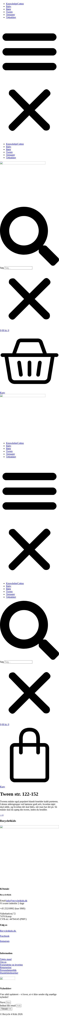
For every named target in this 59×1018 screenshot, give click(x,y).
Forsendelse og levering (11, 964)
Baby (8, 6)
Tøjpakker (11, 17)
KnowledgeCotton (15, 3)
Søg (2, 267)
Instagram (4, 941)
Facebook (4, 936)
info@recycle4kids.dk (16, 900)
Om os (3, 962)
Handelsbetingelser (9, 973)
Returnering (5, 967)
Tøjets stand (5, 959)
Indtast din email (8, 1005)
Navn (3, 1002)
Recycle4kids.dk (8, 931)
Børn (8, 9)
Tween (9, 12)
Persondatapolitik (8, 970)
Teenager (10, 14)
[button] (29, 80)
